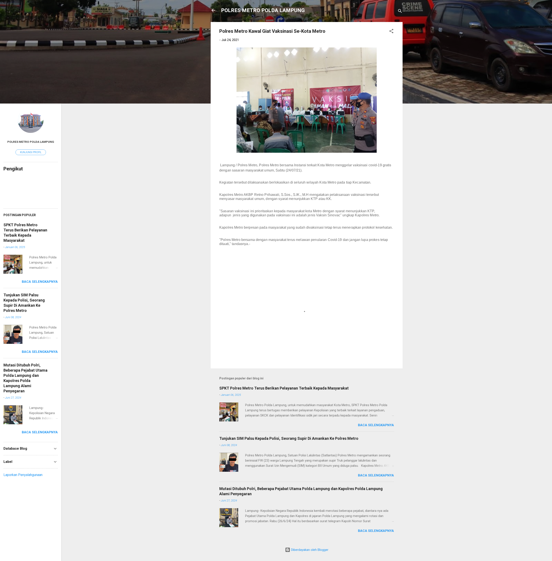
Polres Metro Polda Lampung (30, 141)
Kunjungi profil (30, 152)
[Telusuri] (400, 11)
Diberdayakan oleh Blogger (309, 550)
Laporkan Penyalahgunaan (22, 475)
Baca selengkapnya (376, 425)
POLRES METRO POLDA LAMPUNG (263, 10)
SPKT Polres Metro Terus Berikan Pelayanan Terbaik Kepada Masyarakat (284, 388)
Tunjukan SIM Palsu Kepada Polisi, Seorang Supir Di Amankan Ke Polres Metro (288, 438)
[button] (391, 31)
